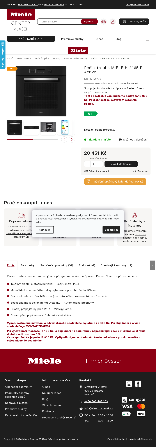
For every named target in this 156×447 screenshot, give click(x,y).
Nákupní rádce (51, 392)
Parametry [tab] (27, 265)
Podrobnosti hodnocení (126, 83)
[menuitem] (31, 39)
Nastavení (45, 229)
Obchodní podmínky (18, 386)
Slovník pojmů (51, 405)
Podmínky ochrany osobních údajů (17, 394)
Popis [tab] (10, 265)
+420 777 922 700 (54, 4)
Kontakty (48, 411)
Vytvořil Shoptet (116, 439)
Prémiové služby (16, 409)
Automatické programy (79, 302)
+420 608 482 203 (96, 401)
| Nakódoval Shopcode (139, 439)
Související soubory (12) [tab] (116, 265)
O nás (46, 386)
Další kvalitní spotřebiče (21, 415)
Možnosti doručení (135, 139)
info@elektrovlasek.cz (98, 408)
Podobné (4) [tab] (87, 265)
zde (38, 222)
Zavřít (136, 173)
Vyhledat (89, 21)
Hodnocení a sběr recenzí (59, 417)
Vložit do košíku (121, 164)
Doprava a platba (16, 402)
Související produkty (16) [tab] (56, 265)
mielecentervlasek (129, 382)
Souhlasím (111, 229)
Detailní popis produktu (99, 129)
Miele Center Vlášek (138, 384)
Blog (45, 399)
